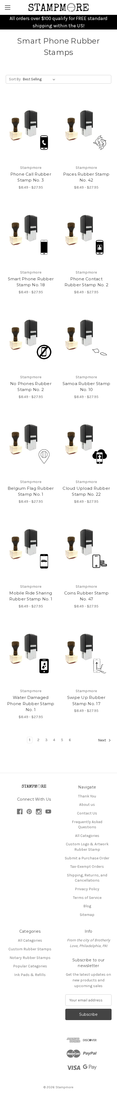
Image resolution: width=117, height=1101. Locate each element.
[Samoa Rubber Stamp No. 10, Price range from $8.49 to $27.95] (86, 338)
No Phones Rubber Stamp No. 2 (30, 386)
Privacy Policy (87, 889)
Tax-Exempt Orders (87, 866)
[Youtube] (48, 811)
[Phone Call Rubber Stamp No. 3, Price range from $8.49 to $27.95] (31, 129)
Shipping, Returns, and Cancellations (87, 878)
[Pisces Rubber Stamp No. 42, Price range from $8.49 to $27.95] (86, 129)
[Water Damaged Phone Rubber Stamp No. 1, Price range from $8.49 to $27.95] (31, 653)
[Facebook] (20, 811)
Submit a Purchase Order (87, 858)
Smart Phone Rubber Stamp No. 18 (31, 282)
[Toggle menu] (7, 7)
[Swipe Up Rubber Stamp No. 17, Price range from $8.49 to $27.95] (86, 653)
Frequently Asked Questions (87, 825)
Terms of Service (87, 897)
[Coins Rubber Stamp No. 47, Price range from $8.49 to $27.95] (86, 548)
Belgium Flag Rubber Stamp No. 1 (31, 491)
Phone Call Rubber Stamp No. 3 (30, 177)
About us (87, 804)
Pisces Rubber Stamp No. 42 (86, 177)
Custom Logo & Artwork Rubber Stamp (87, 847)
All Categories (87, 835)
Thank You (87, 796)
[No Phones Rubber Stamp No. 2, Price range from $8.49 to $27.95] (31, 338)
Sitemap (87, 914)
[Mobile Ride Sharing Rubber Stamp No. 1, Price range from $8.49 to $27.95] (31, 548)
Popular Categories (30, 966)
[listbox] (40, 79)
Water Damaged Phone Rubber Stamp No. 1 (30, 703)
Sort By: (15, 79)
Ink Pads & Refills (30, 974)
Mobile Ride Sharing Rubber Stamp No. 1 (31, 596)
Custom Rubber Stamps (29, 949)
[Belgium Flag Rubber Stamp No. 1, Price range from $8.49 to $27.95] (31, 443)
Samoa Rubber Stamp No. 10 (86, 386)
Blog (87, 906)
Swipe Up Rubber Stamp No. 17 (86, 700)
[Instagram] (39, 811)
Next (102, 740)
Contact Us (87, 813)
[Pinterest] (29, 811)
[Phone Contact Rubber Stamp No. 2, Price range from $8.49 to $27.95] (86, 234)
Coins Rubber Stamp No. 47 (86, 596)
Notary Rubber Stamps (30, 957)
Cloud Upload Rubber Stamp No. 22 (86, 491)
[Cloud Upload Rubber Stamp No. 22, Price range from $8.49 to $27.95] (86, 443)
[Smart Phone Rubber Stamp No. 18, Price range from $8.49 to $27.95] (31, 234)
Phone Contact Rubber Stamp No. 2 (86, 282)
